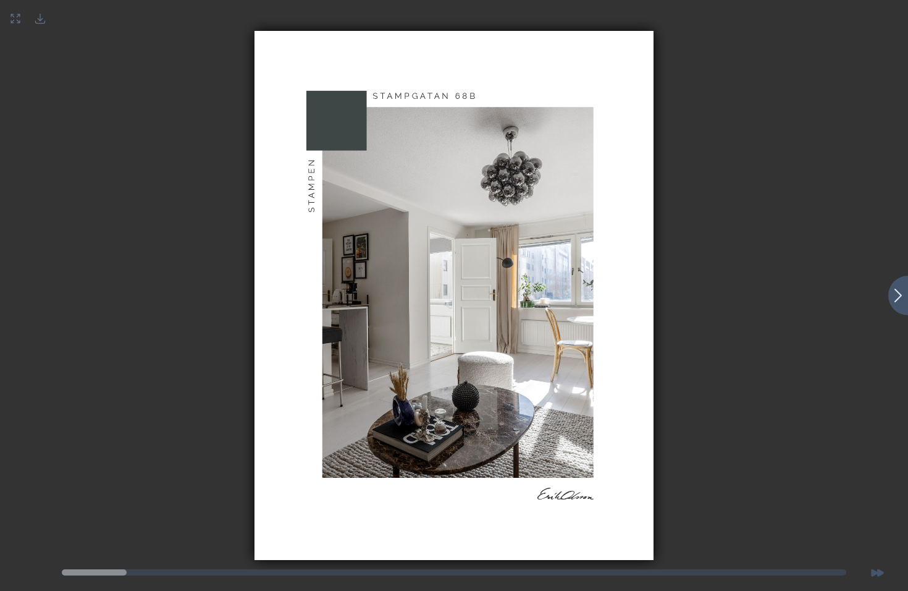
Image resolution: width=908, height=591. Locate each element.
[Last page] (877, 572)
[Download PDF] (40, 18)
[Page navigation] (94, 572)
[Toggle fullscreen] (15, 18)
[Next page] (898, 295)
